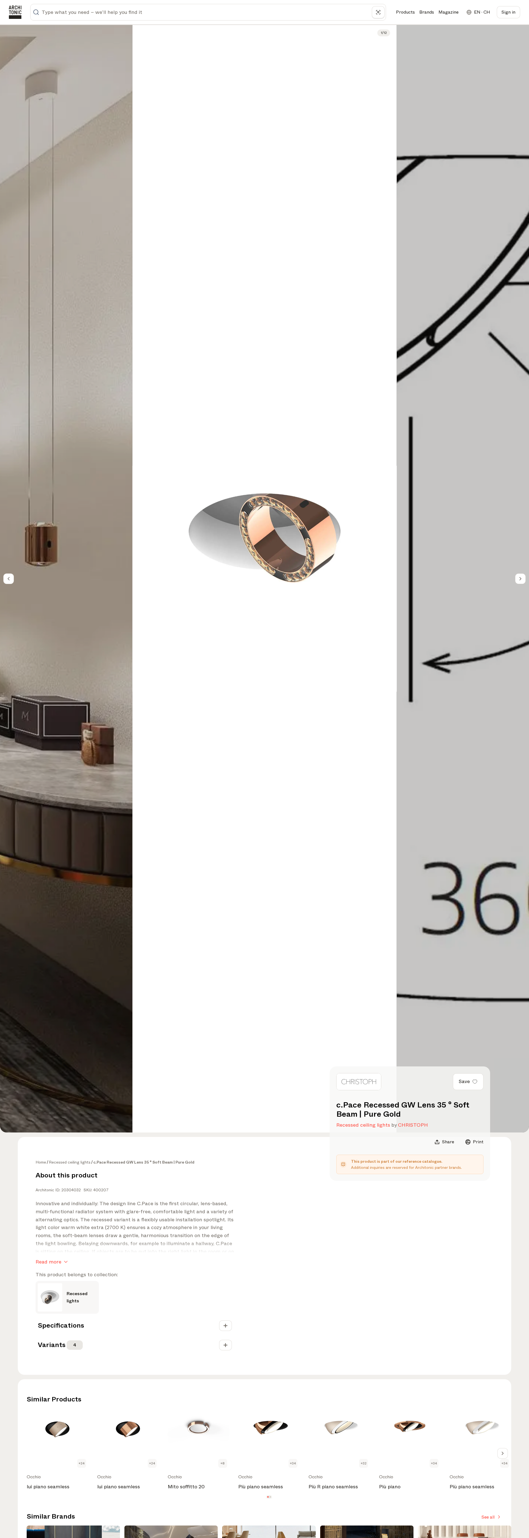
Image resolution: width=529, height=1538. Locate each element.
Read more (48, 1261)
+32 (364, 1463)
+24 (82, 1463)
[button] (268, 1496)
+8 (222, 1463)
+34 (293, 1463)
